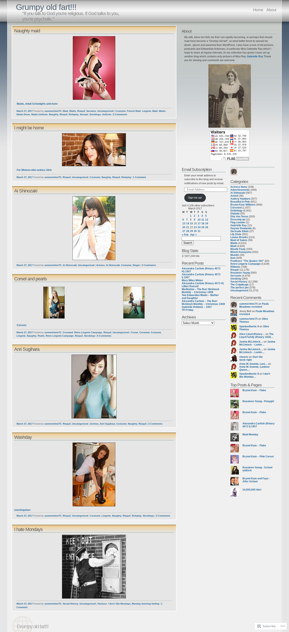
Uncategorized (105, 111)
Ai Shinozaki (25, 190)
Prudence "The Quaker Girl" (247, 260)
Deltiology (236, 210)
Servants (91, 111)
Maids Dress (23, 114)
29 (191, 231)
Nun (232, 257)
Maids (72, 111)
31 (199, 231)
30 (195, 231)
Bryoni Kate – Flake (254, 390)
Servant (84, 114)
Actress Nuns (238, 186)
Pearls (41, 336)
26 (206, 227)
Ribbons (235, 266)
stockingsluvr (22, 510)
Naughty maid (27, 30)
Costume (121, 111)
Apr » (193, 234)
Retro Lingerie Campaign (88, 332)
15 (191, 223)
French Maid (134, 111)
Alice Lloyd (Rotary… (252, 334)
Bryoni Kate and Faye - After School (256, 480)
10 (199, 219)
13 (183, 223)
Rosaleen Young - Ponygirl (258, 401)
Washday (23, 437)
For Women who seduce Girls (34, 170)
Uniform (106, 114)
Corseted (68, 332)
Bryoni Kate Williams (243, 204)
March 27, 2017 (25, 111)
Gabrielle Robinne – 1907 (197, 307)
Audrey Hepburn (240, 198)
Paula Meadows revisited (254, 305)
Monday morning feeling (145, 603)
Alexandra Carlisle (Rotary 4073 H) (203, 283)
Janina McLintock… (251, 341)
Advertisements (240, 189)
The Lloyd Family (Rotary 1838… (256, 336)
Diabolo (234, 213)
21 (187, 227)
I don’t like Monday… (254, 375)
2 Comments (120, 114)
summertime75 (52, 111)
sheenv (243, 356)
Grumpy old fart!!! (46, 7)
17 (199, 223)
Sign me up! (195, 197)
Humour (102, 603)
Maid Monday (250, 434)
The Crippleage (239, 284)
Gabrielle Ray (255, 56)
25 (202, 227)
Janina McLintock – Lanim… (257, 343)
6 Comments (104, 336)
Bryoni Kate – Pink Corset (258, 456)
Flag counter (237, 222)
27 (183, 231)
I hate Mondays (28, 529)
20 (183, 227)
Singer (136, 265)
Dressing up (237, 219)
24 (199, 227)
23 (195, 227)
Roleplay (73, 114)
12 (206, 219)
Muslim (234, 255)
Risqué (81, 111)
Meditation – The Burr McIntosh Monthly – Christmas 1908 (200, 291)
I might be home (29, 127)
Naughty (53, 114)
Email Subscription (197, 169)
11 (202, 219)
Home (258, 9)
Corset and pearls (30, 278)
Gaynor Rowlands (241, 228)
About (271, 9)
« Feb (185, 234)
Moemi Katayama (241, 252)
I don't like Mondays (119, 603)
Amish (234, 195)
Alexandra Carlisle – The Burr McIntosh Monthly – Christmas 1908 (203, 303)
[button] (94, 68)
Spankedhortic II (249, 326)
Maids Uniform (39, 114)
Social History (70, 603)
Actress (100, 265)
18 (202, 223)
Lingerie (146, 111)
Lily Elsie (235, 234)
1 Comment (139, 177)
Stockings (95, 114)
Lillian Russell (190, 286)
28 (187, 231)
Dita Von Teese (239, 216)
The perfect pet (239, 287)
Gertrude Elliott (239, 231)
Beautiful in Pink (240, 201)
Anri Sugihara (26, 349)
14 (187, 223)
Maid (65, 111)
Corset (134, 332)
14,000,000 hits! (251, 489)
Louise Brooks (239, 237)
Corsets (21, 325)
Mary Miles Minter (192, 280)
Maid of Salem (238, 240)
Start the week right (251, 358)
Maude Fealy (238, 249)
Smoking (235, 278)
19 (206, 223)
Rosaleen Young (240, 272)
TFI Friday (188, 309)
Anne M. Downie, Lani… (253, 363)
